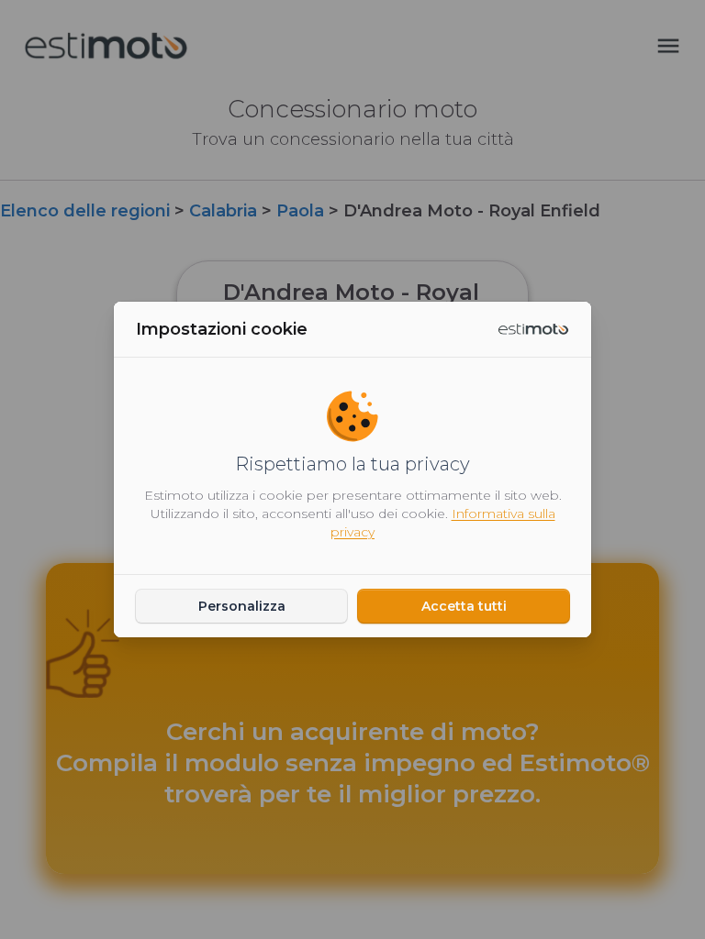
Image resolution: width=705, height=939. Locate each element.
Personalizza (241, 606)
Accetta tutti (464, 606)
